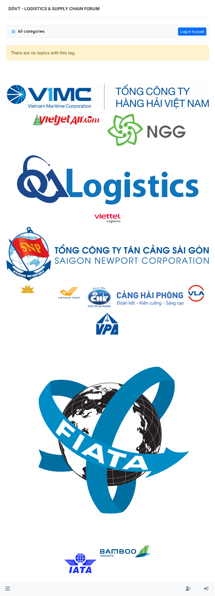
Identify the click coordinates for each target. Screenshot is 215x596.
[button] (7, 588)
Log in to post (192, 31)
